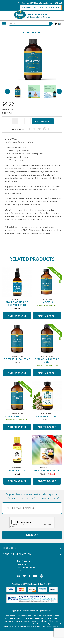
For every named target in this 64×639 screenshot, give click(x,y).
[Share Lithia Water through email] (50, 129)
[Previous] (7, 91)
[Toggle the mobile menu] (4, 23)
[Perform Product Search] (51, 24)
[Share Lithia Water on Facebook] (34, 129)
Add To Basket (17, 316)
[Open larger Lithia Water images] (33, 59)
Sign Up (32, 534)
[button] (18, 91)
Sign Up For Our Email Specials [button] (40, 7)
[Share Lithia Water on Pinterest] (44, 129)
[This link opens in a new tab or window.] (18, 576)
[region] (33, 91)
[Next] (59, 91)
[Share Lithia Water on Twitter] (39, 129)
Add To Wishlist (20, 129)
